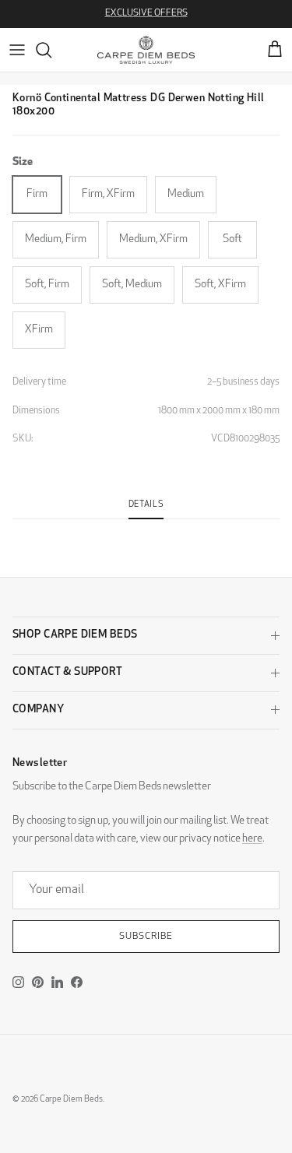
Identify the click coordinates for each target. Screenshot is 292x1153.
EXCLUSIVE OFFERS (146, 13)
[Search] (51, 50)
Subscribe (146, 936)
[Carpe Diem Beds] (146, 50)
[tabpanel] (146, 528)
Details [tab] (146, 505)
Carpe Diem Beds (71, 1099)
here (252, 839)
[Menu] (17, 50)
